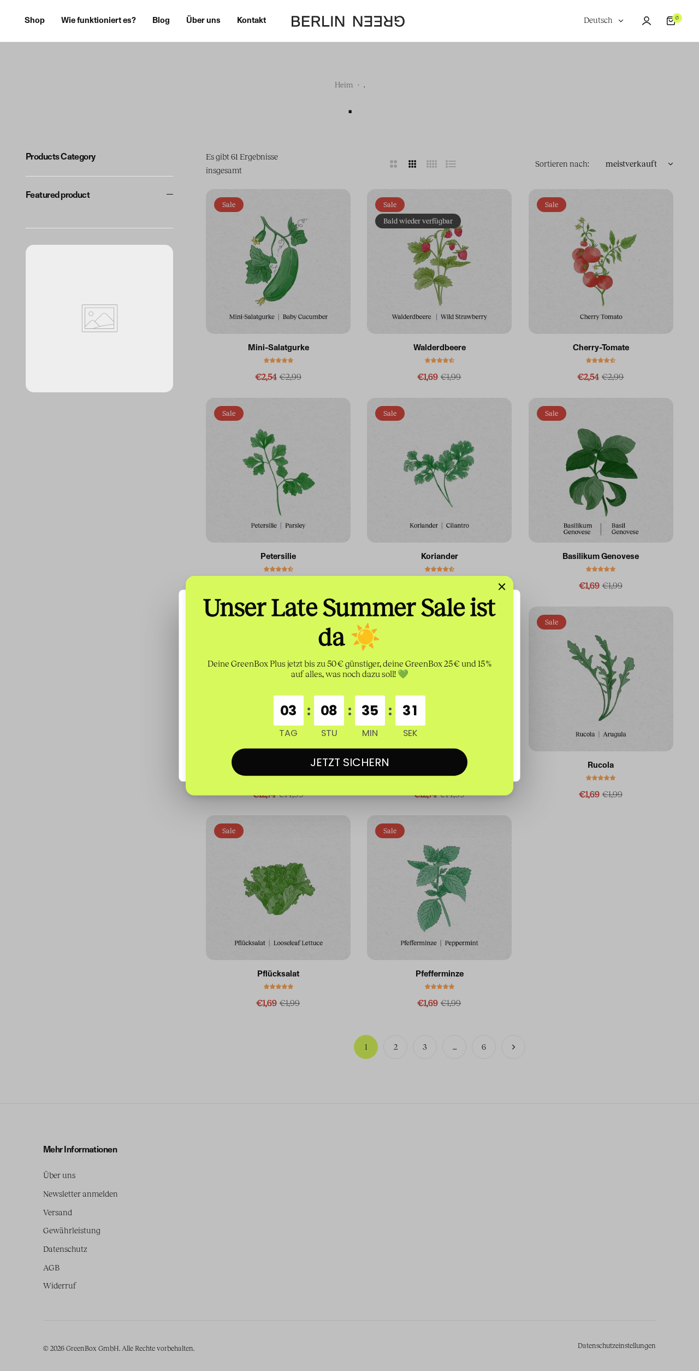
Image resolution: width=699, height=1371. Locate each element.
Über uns (59, 1175)
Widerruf (59, 1285)
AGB (51, 1267)
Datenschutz (65, 1249)
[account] (647, 21)
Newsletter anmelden (80, 1194)
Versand (57, 1212)
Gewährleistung (71, 1230)
